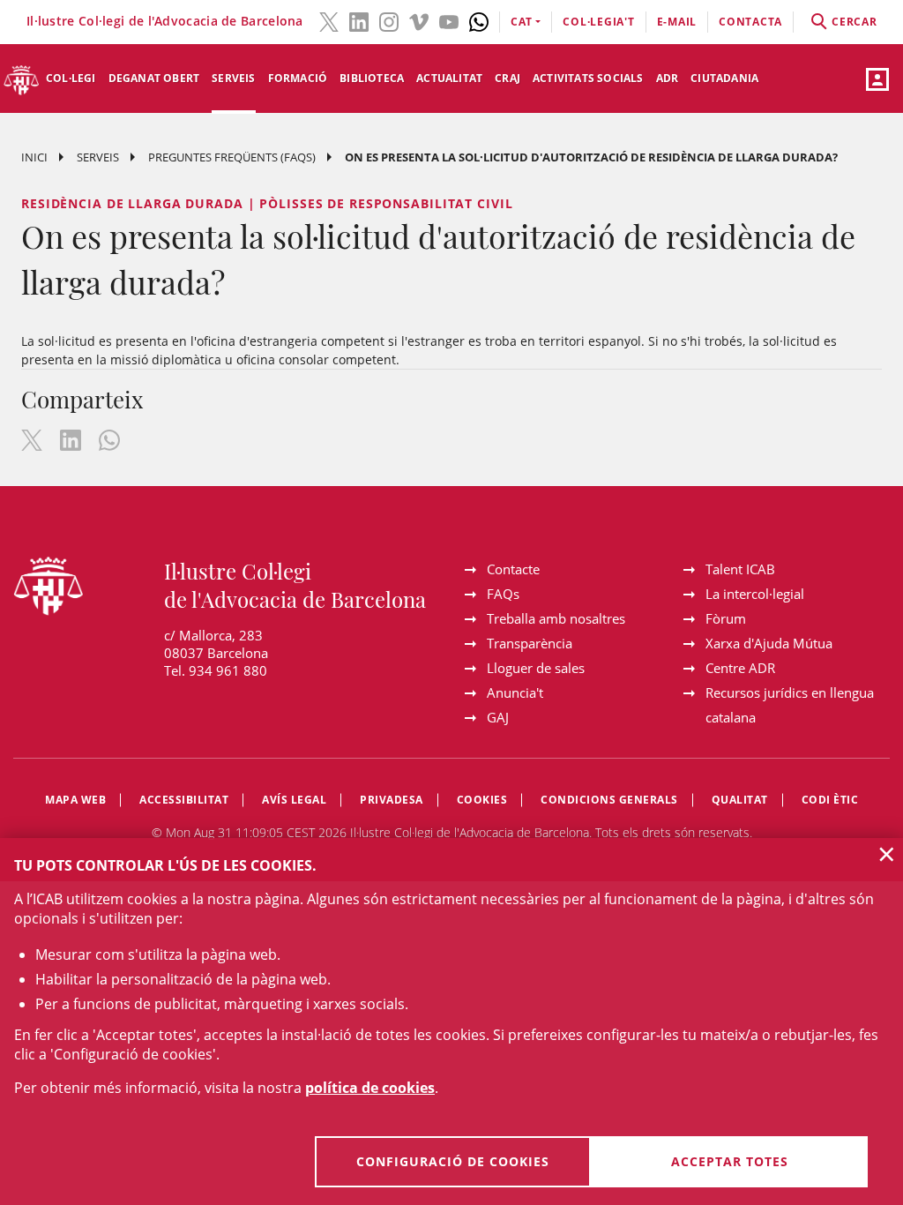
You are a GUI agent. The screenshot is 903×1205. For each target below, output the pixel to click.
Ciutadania (724, 78)
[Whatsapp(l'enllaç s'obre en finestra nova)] (479, 20)
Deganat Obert (154, 78)
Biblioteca (372, 78)
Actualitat (449, 78)
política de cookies (370, 1087)
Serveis (233, 78)
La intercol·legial (754, 593)
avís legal (294, 799)
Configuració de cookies (452, 1161)
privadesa (391, 799)
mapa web (75, 799)
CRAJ (507, 78)
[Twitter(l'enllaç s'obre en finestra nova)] (329, 20)
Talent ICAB (740, 569)
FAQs (503, 593)
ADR (667, 78)
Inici (34, 157)
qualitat (740, 799)
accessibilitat (183, 799)
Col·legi (71, 78)
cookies (482, 799)
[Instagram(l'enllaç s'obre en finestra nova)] (389, 20)
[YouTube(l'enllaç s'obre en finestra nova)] (449, 20)
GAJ (498, 717)
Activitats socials (588, 78)
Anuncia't (515, 692)
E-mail (677, 21)
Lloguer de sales (536, 668)
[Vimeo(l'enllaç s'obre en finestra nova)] (419, 20)
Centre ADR (740, 668)
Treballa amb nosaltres (556, 618)
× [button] (886, 854)
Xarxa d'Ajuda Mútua (768, 643)
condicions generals (609, 799)
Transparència (529, 643)
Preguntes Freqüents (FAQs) (232, 157)
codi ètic (830, 799)
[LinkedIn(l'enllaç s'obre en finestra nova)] (359, 20)
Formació (298, 78)
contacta (750, 21)
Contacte (513, 569)
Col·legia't (598, 21)
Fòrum (725, 618)
